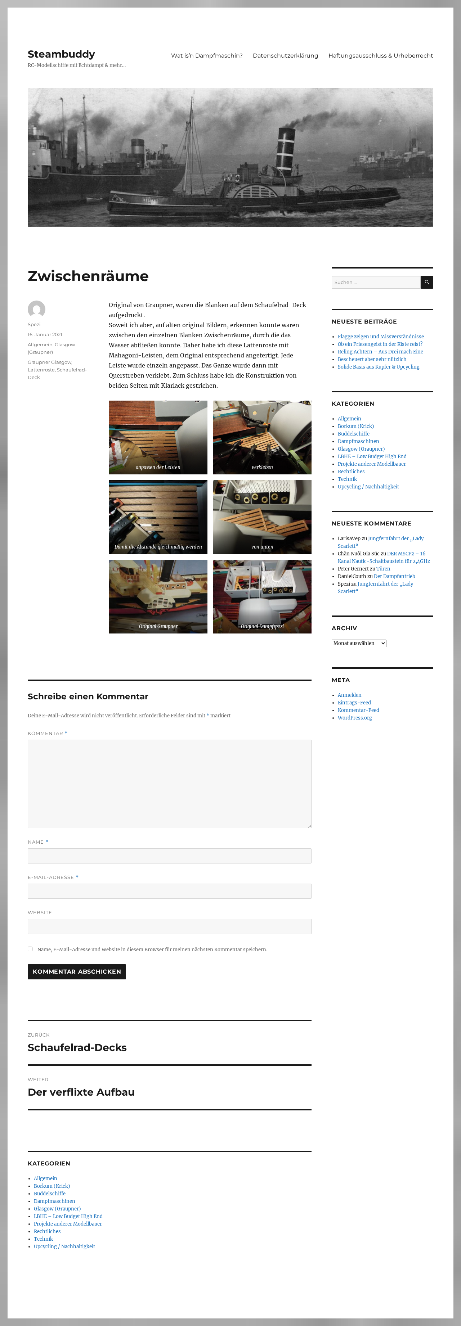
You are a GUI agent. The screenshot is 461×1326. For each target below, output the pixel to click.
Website (40, 912)
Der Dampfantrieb (394, 576)
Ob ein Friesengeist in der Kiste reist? (380, 344)
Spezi (34, 324)
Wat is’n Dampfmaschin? (207, 55)
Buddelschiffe (50, 1194)
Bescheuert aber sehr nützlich (372, 359)
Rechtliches (47, 1231)
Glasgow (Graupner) (57, 1209)
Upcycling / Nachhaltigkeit (64, 1247)
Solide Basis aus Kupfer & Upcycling (379, 367)
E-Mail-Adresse (53, 877)
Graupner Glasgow (49, 362)
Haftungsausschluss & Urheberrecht (380, 55)
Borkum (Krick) (52, 1186)
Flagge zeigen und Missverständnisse (381, 337)
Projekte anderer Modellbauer (68, 1224)
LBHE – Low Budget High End (68, 1216)
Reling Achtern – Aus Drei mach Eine (380, 352)
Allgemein (40, 344)
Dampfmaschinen (54, 1201)
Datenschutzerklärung (285, 55)
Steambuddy (61, 54)
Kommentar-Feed (358, 710)
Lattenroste (41, 370)
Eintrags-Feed (354, 703)
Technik (43, 1239)
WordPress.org (355, 718)
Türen (383, 569)
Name (38, 842)
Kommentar (48, 733)
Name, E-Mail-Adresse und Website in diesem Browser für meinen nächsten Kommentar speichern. (152, 950)
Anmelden (350, 695)
